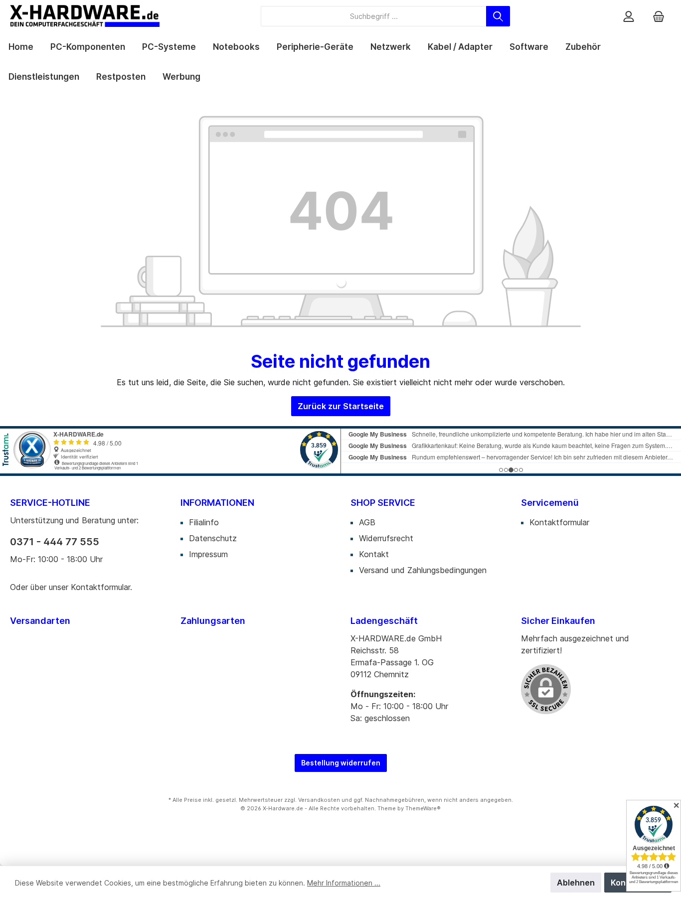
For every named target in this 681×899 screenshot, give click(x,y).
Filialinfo (204, 522)
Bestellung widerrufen (340, 762)
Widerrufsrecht (386, 538)
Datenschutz (213, 538)
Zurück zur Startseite (341, 406)
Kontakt (374, 554)
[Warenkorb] (658, 16)
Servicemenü (550, 502)
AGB (367, 522)
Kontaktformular (100, 587)
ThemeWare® (423, 808)
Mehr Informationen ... (343, 883)
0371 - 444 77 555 (54, 542)
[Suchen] (498, 16)
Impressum (208, 554)
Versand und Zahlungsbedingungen (423, 570)
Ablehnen (576, 883)
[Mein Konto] (628, 16)
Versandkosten (319, 799)
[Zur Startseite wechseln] (85, 16)
